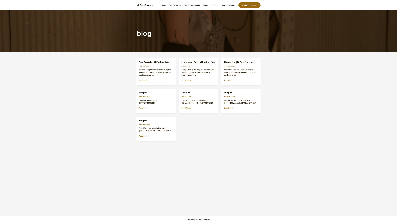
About (205, 5)
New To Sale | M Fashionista (154, 62)
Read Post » (144, 80)
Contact (232, 5)
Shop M (143, 92)
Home (163, 5)
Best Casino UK (175, 5)
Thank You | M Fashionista (238, 62)
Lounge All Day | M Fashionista (198, 62)
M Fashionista (144, 5)
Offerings (214, 5)
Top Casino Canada (192, 5)
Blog (223, 5)
